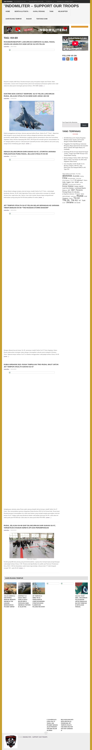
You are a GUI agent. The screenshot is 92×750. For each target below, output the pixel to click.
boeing (82, 176)
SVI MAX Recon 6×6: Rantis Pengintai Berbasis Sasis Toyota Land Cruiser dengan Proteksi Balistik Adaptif (74, 139)
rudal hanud (73, 196)
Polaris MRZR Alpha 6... (36, 1)
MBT (69, 190)
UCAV (63, 202)
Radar (29, 19)
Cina (64, 178)
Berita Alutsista (21, 11)
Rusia (80, 196)
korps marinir (78, 186)
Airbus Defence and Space (68, 173)
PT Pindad (77, 194)
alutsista (67, 176)
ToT (80, 200)
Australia (76, 176)
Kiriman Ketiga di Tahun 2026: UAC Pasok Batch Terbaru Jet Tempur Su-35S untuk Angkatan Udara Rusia (76, 159)
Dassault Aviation (71, 178)
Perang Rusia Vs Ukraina (70, 192)
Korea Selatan (68, 186)
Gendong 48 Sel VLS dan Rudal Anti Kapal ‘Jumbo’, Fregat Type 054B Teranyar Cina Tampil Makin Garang (76, 153)
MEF (73, 190)
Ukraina (69, 202)
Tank (51, 11)
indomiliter (6, 46)
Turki (83, 200)
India (64, 182)
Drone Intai (78, 178)
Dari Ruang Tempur (14, 19)
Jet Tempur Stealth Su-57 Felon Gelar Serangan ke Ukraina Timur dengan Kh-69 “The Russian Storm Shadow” (31, 207)
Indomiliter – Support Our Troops (35, 737)
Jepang (81, 182)
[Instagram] (67, 58)
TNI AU (74, 200)
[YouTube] (75, 58)
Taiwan (71, 198)
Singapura (65, 198)
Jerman (65, 184)
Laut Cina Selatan (68, 188)
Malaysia (64, 190)
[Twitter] (71, 58)
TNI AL (66, 200)
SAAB (85, 196)
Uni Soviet (77, 202)
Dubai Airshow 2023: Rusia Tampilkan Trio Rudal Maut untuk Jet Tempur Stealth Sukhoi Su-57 (31, 366)
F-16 (71, 180)
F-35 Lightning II (78, 180)
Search (84, 125)
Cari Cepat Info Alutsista (69, 122)
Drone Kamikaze (66, 180)
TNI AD (76, 198)
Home (8, 11)
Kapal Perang (39, 11)
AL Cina (78, 173)
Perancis (79, 190)
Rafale (82, 194)
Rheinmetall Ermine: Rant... (65, 1)
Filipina (85, 180)
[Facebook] (63, 58)
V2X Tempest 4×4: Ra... (20, 1)
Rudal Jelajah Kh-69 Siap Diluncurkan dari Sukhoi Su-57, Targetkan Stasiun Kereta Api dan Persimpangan (30, 527)
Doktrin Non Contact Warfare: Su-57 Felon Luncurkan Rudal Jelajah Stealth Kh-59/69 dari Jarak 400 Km (29, 95)
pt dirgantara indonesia (68, 194)
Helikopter (63, 11)
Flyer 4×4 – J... (50, 1)
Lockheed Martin (80, 188)
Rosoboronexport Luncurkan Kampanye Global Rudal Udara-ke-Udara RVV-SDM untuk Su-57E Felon (29, 43)
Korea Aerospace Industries (75, 184)
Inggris (68, 182)
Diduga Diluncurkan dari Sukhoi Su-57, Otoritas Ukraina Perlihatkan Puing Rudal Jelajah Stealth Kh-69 (30, 153)
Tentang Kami (41, 19)
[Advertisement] (75, 91)
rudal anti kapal (66, 196)
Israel (77, 182)
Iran (73, 182)
